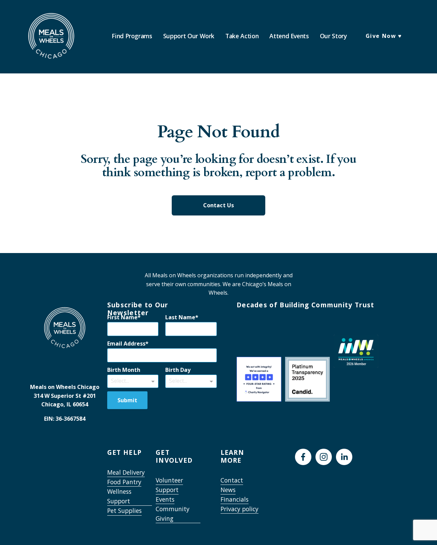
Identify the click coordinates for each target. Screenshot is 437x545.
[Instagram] (323, 457)
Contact (232, 480)
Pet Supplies (124, 510)
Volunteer (169, 480)
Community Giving (172, 513)
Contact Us (218, 205)
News (228, 490)
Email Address (126, 343)
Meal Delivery (126, 472)
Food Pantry (124, 482)
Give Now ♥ (384, 36)
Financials (235, 499)
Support (167, 490)
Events (165, 499)
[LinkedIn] (344, 457)
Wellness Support (119, 496)
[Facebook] (303, 457)
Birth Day (178, 370)
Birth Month (123, 370)
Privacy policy (239, 509)
